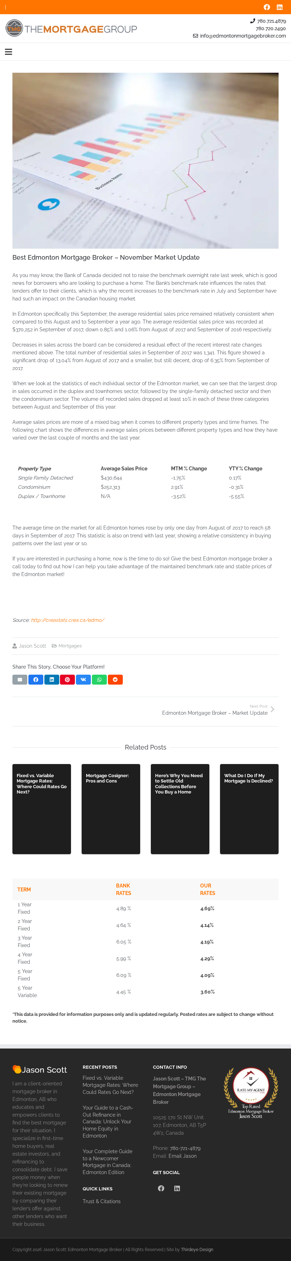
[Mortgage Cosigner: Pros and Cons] (111, 809)
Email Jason (183, 1156)
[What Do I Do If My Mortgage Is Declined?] (249, 809)
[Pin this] (67, 680)
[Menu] (8, 52)
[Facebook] (266, 7)
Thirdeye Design (197, 1249)
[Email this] (19, 680)
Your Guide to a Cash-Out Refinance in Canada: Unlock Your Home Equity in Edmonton (108, 1121)
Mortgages (70, 645)
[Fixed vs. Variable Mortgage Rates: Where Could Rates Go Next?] (41, 809)
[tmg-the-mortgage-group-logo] (71, 28)
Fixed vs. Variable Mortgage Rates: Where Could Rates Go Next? (110, 1085)
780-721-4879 (185, 1148)
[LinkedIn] (279, 7)
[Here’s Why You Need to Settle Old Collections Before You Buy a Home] (180, 809)
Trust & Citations (102, 1201)
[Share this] (35, 680)
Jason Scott (32, 646)
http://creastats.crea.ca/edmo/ (67, 620)
